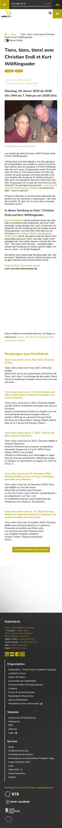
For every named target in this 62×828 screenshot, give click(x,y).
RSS (10, 725)
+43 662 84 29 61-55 (28, 642)
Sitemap (12, 729)
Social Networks (16, 773)
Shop (11, 747)
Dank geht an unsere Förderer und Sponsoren (29, 787)
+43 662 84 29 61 (26, 639)
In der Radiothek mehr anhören (31, 549)
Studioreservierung (18, 750)
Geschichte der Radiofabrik (22, 681)
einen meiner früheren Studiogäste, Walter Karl (28, 235)
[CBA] (7, 654)
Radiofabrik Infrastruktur (21, 696)
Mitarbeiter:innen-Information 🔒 (25, 703)
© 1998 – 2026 (21, 630)
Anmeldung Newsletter (20, 754)
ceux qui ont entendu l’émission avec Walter (31, 186)
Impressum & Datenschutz (22, 717)
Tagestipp (9, 71)
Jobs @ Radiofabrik (18, 699)
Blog (13, 34)
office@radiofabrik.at (18, 645)
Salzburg (19, 71)
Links (11, 765)
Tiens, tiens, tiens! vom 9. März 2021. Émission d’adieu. (29, 361)
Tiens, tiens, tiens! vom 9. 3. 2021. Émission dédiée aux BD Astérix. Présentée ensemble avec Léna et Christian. (30, 394)
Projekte (12, 688)
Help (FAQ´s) (15, 769)
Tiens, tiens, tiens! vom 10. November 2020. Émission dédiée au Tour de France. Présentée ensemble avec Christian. (29, 476)
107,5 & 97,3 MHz (19, 648)
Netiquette (14, 721)
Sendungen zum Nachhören (26, 354)
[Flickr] (12, 654)
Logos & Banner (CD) (19, 762)
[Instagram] (22, 654)
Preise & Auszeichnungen (21, 692)
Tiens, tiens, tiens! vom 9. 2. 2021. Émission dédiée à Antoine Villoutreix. (30, 434)
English (12, 777)
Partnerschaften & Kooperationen (25, 684)
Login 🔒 (13, 732)
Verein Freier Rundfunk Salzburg (19, 627)
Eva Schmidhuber (22, 80)
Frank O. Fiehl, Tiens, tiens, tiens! (22, 265)
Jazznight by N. (19, 3)
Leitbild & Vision (17, 673)
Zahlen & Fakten (16, 677)
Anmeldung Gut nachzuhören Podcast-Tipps (31, 758)
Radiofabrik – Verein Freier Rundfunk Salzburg (32, 669)
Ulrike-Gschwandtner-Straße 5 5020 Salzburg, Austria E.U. (18, 634)
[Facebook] (17, 654)
